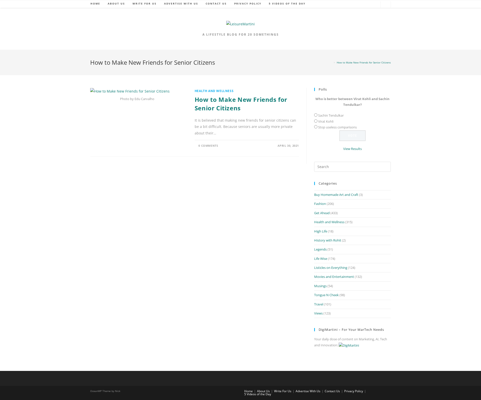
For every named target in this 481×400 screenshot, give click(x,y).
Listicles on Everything (330, 267)
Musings (320, 286)
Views (318, 313)
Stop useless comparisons (337, 127)
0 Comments (208, 145)
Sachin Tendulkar (331, 115)
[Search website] (385, 5)
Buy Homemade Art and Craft (336, 194)
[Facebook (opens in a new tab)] (351, 5)
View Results (352, 148)
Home (248, 391)
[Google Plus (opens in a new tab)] (359, 5)
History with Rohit (327, 240)
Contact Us (332, 391)
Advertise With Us (308, 391)
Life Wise (320, 258)
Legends (320, 249)
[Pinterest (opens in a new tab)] (366, 5)
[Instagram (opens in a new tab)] (374, 5)
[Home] (331, 62)
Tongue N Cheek (326, 295)
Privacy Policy (353, 391)
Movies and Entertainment (334, 276)
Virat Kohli (325, 121)
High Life (320, 231)
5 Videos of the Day (257, 394)
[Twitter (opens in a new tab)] (344, 5)
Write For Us (282, 391)
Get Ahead (322, 213)
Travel (318, 304)
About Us (263, 391)
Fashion (320, 203)
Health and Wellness (214, 91)
